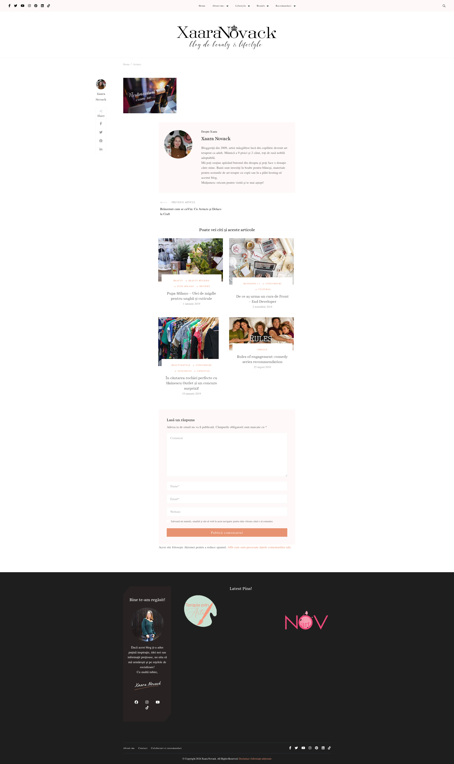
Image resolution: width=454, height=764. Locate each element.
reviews (205, 286)
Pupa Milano (185, 286)
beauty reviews (199, 280)
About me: (218, 5)
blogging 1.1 (251, 283)
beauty (178, 280)
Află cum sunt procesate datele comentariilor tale (259, 547)
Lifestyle (241, 5)
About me (129, 748)
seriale (262, 349)
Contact (143, 748)
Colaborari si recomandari (166, 748)
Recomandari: (284, 5)
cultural (264, 289)
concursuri (273, 283)
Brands (261, 5)
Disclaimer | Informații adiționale (255, 758)
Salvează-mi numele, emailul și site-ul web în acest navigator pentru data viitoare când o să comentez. (222, 521)
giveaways (185, 370)
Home (202, 5)
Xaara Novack (101, 96)
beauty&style (180, 365)
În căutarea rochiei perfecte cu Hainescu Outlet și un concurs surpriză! (191, 383)
